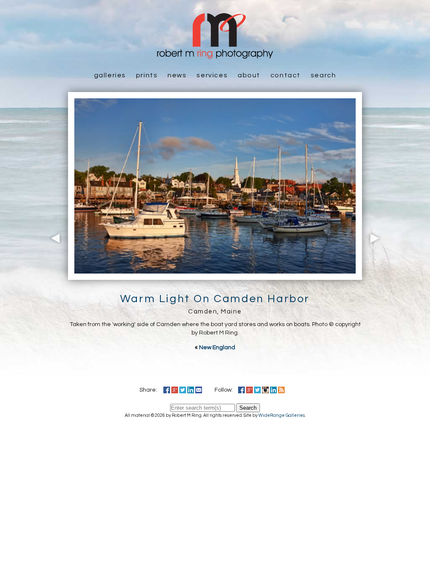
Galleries (110, 75)
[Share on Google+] (174, 390)
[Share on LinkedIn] (190, 390)
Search (323, 75)
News (177, 75)
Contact (285, 75)
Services (212, 75)
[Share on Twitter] (182, 390)
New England (217, 347)
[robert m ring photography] (215, 55)
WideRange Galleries (281, 415)
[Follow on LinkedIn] (273, 390)
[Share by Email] (198, 390)
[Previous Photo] (53, 275)
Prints (147, 75)
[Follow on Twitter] (257, 390)
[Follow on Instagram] (265, 390)
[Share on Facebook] (166, 390)
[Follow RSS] (281, 390)
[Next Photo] (376, 275)
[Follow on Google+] (249, 390)
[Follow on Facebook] (241, 390)
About (249, 75)
